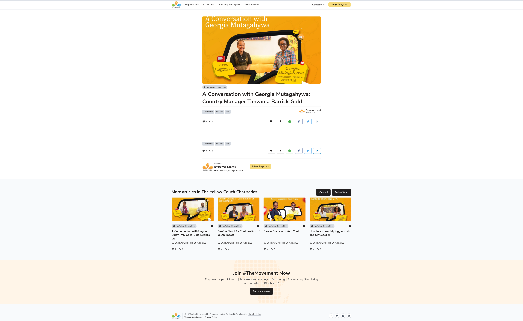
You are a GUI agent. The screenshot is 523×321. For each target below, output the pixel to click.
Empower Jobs (192, 4)
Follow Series (342, 192)
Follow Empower (260, 166)
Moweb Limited (254, 314)
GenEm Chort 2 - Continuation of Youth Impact (238, 233)
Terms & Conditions (193, 317)
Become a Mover (261, 291)
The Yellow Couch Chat (215, 87)
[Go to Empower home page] (177, 316)
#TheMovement (252, 4)
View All (323, 192)
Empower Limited (313, 110)
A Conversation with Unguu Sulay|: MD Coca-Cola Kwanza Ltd (191, 234)
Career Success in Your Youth (282, 231)
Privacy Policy (211, 317)
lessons (219, 111)
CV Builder (208, 4)
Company (319, 4)
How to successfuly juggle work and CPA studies (330, 233)
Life (227, 111)
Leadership (208, 111)
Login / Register (339, 4)
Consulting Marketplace (229, 4)
